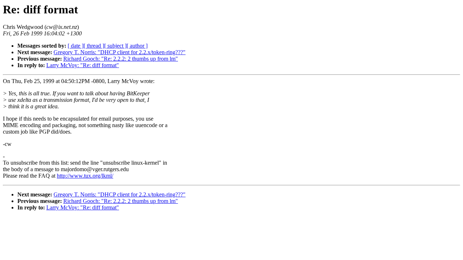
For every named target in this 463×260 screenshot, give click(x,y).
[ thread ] (94, 46)
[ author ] (137, 46)
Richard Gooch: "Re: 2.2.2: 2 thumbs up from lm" (120, 59)
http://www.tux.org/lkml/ (85, 176)
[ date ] (76, 46)
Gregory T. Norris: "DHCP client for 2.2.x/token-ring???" (120, 52)
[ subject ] (115, 46)
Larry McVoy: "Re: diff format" (82, 65)
